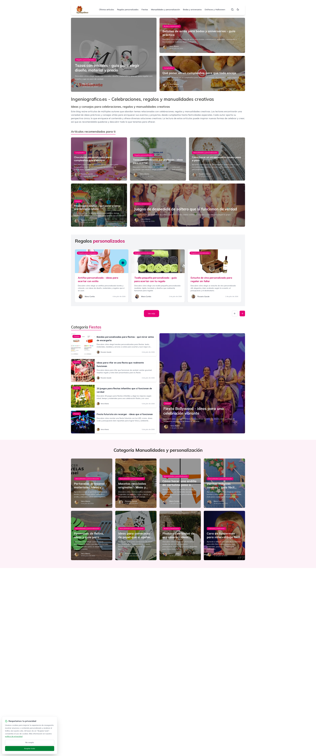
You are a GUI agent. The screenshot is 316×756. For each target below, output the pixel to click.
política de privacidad (13, 736)
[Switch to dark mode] (238, 9)
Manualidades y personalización (165, 9)
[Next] (242, 313)
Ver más (151, 313)
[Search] (232, 9)
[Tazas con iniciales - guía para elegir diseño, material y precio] (114, 55)
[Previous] (235, 313)
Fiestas (144, 9)
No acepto (29, 742)
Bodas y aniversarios (192, 9)
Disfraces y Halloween (215, 9)
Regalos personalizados (127, 9)
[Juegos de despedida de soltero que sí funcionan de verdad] (187, 205)
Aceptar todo (29, 748)
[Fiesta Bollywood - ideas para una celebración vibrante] (202, 383)
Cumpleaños (168, 68)
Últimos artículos (106, 9)
